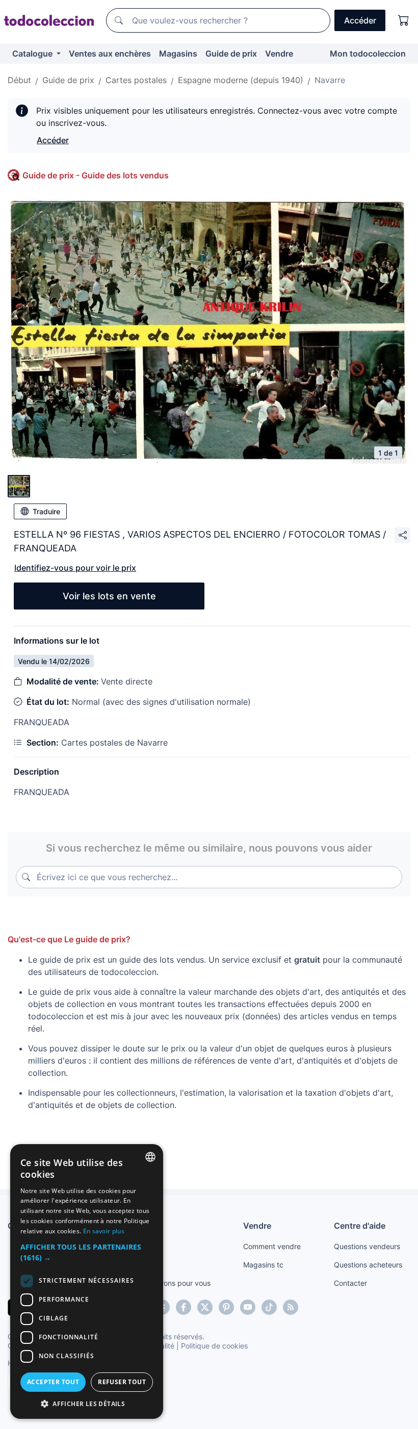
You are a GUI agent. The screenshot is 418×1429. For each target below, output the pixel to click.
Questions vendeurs (367, 1246)
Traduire (46, 511)
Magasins (178, 53)
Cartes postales (136, 80)
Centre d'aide (359, 1226)
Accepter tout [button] (53, 1382)
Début (19, 80)
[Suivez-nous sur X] (205, 1307)
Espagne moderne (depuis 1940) (240, 80)
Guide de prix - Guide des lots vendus (95, 175)
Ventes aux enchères (110, 53)
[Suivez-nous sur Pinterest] (226, 1307)
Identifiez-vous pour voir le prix (75, 568)
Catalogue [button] (33, 53)
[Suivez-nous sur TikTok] (269, 1307)
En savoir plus (103, 1231)
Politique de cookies (214, 1345)
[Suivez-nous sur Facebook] (183, 1307)
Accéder (53, 140)
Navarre (330, 80)
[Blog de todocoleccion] (290, 1307)
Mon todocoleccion (368, 53)
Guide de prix (231, 53)
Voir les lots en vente (109, 596)
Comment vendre (272, 1246)
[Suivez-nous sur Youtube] (247, 1307)
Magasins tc (263, 1264)
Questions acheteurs (368, 1264)
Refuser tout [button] (122, 1382)
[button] (86, 1252)
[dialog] (86, 1281)
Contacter (350, 1283)
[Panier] (404, 20)
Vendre (279, 53)
